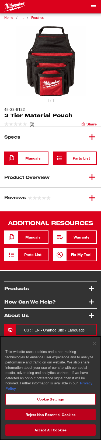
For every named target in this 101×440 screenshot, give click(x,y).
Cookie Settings (50, 399)
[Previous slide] (43, 94)
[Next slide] (58, 94)
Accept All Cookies (50, 429)
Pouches (37, 18)
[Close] (94, 343)
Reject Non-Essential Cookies (51, 414)
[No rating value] (17, 124)
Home (8, 18)
